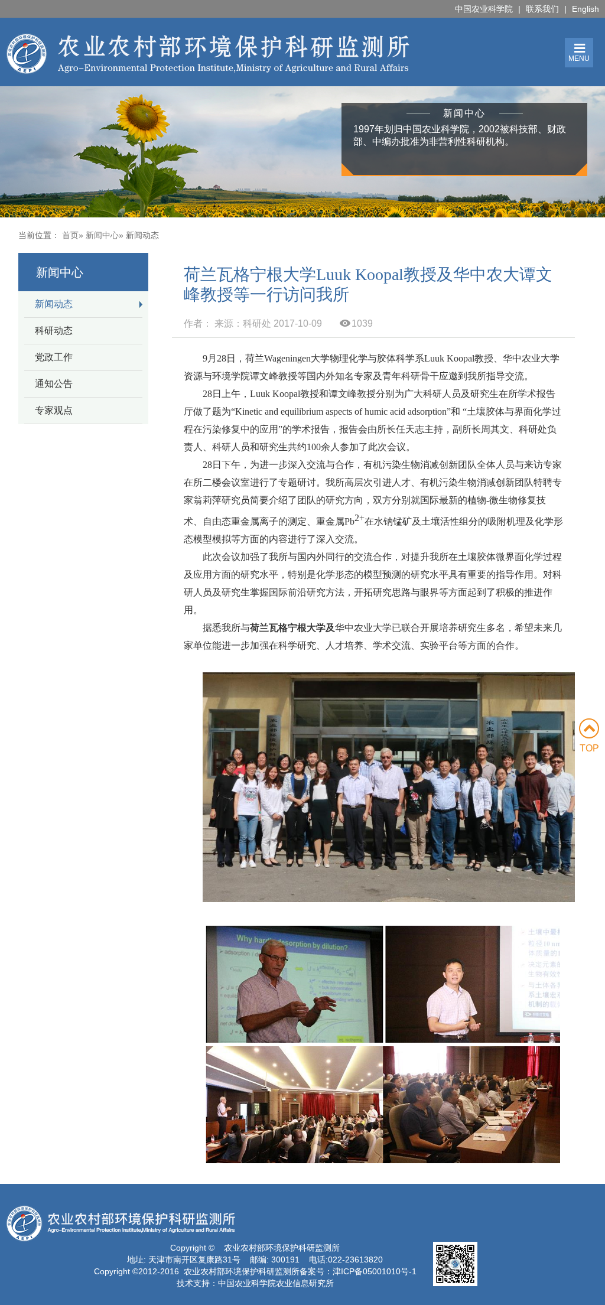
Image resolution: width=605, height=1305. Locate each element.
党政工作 (54, 357)
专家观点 (54, 410)
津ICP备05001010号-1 (375, 1271)
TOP (589, 748)
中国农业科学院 (484, 9)
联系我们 (542, 9)
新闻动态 (54, 304)
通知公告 (54, 384)
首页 (70, 235)
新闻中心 (102, 235)
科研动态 (54, 331)
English (585, 9)
